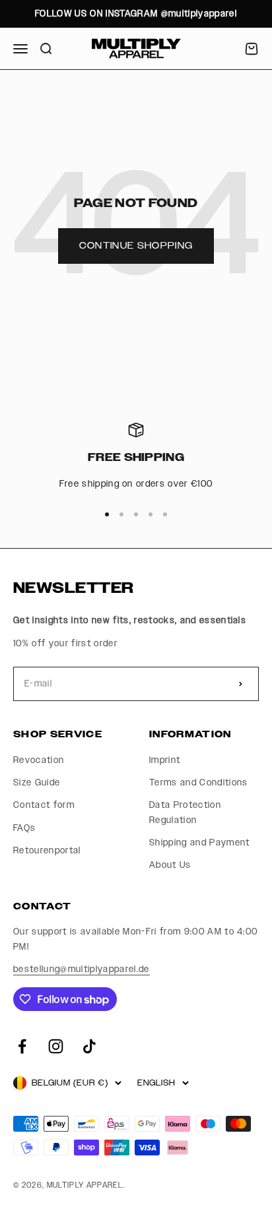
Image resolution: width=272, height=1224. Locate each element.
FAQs (24, 828)
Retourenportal (47, 851)
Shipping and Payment (199, 843)
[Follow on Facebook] (22, 1046)
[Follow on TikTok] (89, 1046)
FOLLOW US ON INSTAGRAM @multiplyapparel (136, 14)
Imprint (164, 760)
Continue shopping (136, 246)
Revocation (38, 760)
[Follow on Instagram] (56, 1046)
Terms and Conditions (198, 783)
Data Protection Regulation (185, 812)
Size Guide (36, 783)
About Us (170, 865)
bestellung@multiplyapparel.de (81, 969)
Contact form (44, 805)
